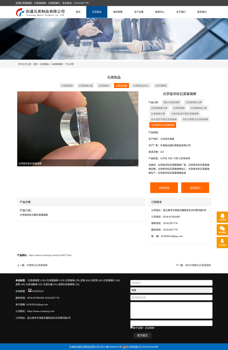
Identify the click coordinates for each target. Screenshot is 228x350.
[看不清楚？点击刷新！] (143, 327)
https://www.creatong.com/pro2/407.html (50, 255)
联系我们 (202, 11)
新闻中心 (160, 11)
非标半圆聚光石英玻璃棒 (195, 119)
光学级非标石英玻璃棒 (30, 163)
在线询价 (195, 187)
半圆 (175, 158)
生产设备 (139, 11)
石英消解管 (161, 85)
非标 (170, 158)
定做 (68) (85, 280)
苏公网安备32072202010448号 (142, 347)
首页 (78, 11)
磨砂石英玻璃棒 (171, 102)
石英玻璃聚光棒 (159, 108)
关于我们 (181, 11)
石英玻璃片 (104, 85)
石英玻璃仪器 (86, 85)
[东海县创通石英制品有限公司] (40, 14)
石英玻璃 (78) (72, 280)
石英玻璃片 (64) (111, 280)
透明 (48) (20, 284)
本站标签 (20, 280)
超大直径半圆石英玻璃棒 (164, 119)
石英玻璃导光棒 (193, 102)
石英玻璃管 (67, 85)
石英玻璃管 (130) (37, 280)
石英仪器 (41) (50, 284)
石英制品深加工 (141, 85)
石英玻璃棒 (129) (56, 280)
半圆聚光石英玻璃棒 (37, 265)
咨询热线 (164, 187)
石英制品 (96, 11)
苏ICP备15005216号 (111, 347)
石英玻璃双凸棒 (198, 108)
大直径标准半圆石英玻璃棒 (185, 113)
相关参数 (118, 11)
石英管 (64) (97, 280)
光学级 (163, 158)
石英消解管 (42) (34, 284)
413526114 (38, 291)
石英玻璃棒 (57, 64)
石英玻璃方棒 (158, 113)
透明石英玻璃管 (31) (69, 284)
